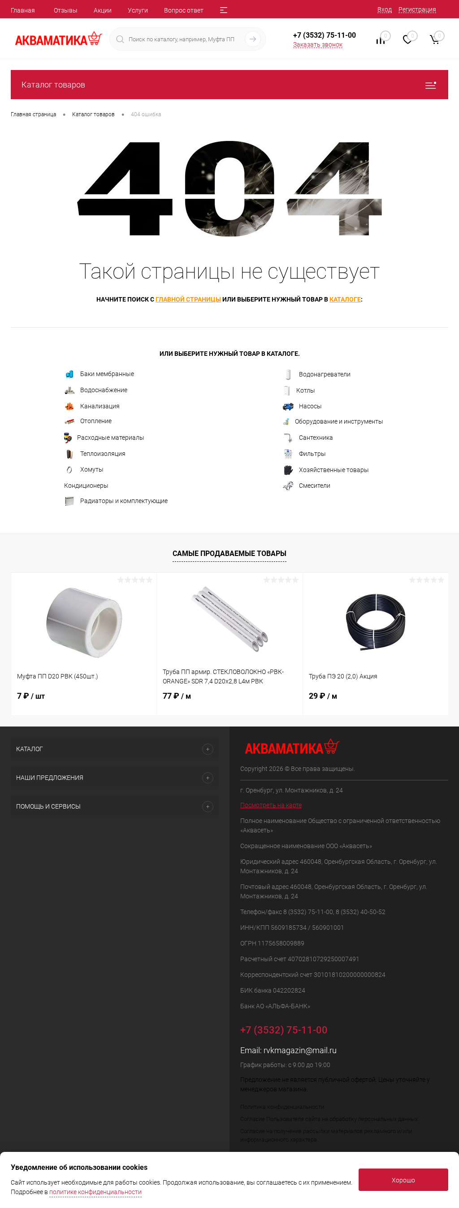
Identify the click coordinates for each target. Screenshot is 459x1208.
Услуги (138, 10)
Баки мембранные (107, 373)
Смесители (314, 485)
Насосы (310, 406)
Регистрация (417, 9)
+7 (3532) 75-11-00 (324, 35)
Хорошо (403, 1180)
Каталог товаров (53, 84)
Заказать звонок (317, 44)
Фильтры (312, 453)
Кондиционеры (86, 485)
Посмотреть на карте (271, 805)
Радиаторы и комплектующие (124, 500)
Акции (103, 10)
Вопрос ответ (184, 10)
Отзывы (66, 10)
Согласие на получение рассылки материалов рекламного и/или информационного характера (326, 1135)
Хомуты (92, 469)
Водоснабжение (103, 390)
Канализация (100, 406)
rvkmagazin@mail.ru (300, 1050)
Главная (23, 10)
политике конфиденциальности (95, 1191)
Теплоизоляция (103, 453)
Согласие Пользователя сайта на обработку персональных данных (329, 1119)
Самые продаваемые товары (229, 553)
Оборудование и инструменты (339, 421)
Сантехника (316, 437)
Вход (384, 9)
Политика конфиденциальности (282, 1106)
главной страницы (188, 299)
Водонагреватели (325, 374)
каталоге (345, 299)
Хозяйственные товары (334, 469)
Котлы (305, 390)
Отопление (96, 421)
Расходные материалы (110, 437)
